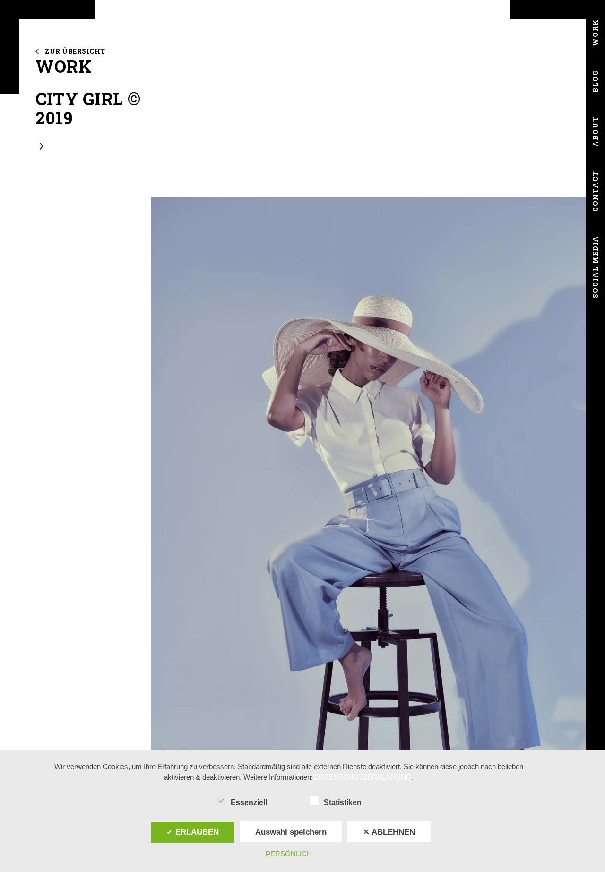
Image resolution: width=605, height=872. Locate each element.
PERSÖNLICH (289, 854)
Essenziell (249, 802)
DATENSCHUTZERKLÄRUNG (363, 777)
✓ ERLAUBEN (192, 832)
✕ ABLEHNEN (389, 832)
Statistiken (343, 802)
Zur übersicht (75, 51)
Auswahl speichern (291, 832)
